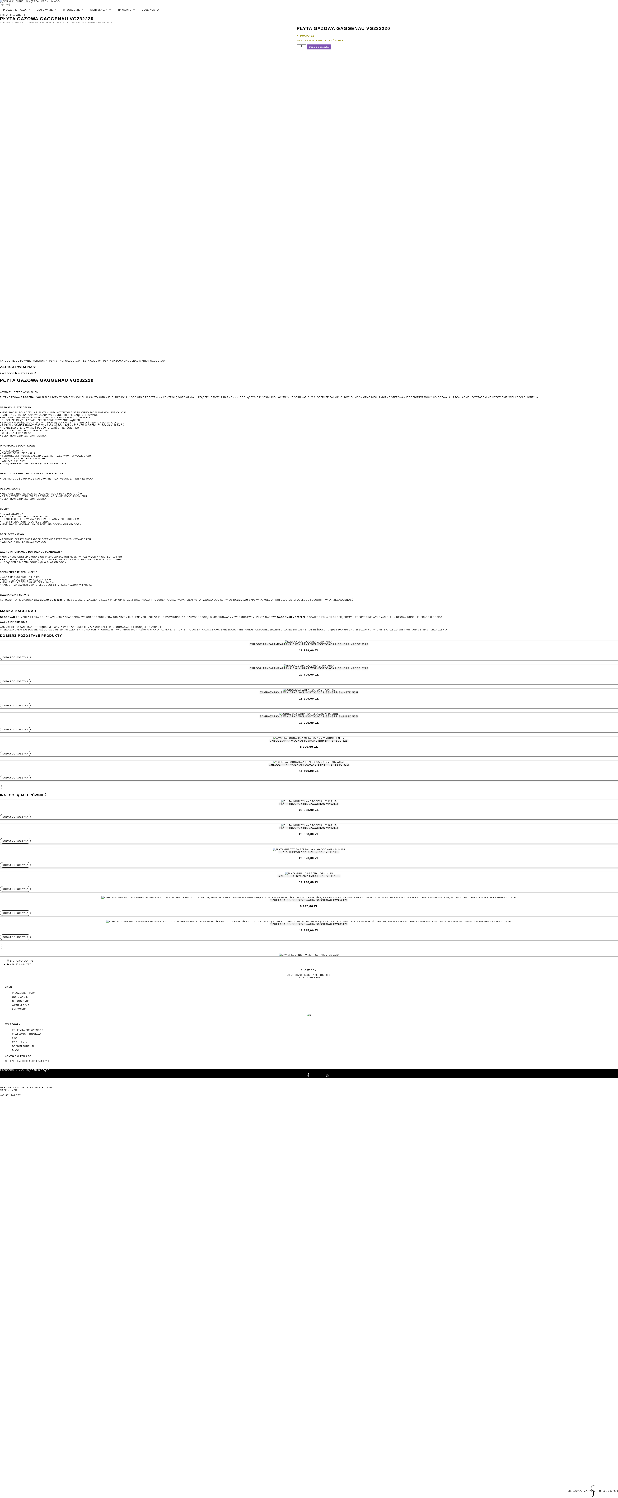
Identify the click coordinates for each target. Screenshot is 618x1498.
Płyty (61, 22)
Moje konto (150, 10)
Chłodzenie (71, 10)
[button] (309, 786)
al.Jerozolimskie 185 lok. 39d (309, 975)
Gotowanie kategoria (39, 22)
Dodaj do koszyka (319, 47)
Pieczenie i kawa (15, 10)
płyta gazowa (92, 361)
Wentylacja (98, 10)
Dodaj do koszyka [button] (15, 657)
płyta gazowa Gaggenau (121, 361)
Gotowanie (45, 10)
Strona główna (10, 22)
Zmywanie (124, 10)
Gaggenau (72, 361)
